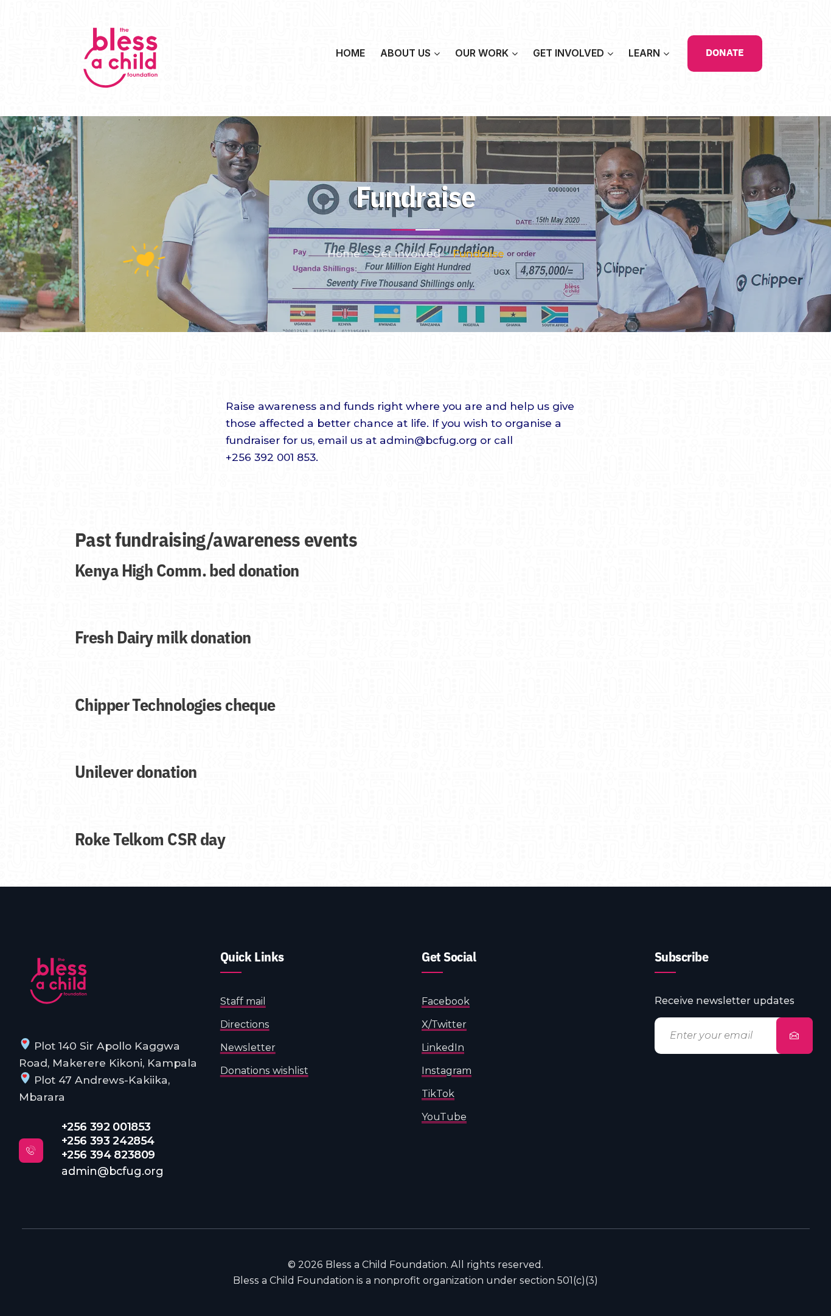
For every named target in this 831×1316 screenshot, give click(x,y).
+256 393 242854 (108, 1141)
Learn (644, 53)
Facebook (446, 1001)
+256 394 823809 (108, 1155)
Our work (482, 53)
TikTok (438, 1094)
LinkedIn (443, 1047)
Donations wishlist (264, 1070)
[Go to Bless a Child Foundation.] (343, 253)
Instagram (446, 1070)
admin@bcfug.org (112, 1171)
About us (405, 53)
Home (350, 53)
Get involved (568, 53)
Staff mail (243, 1001)
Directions (244, 1024)
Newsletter (248, 1047)
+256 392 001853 (106, 1127)
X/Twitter (444, 1024)
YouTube (444, 1117)
